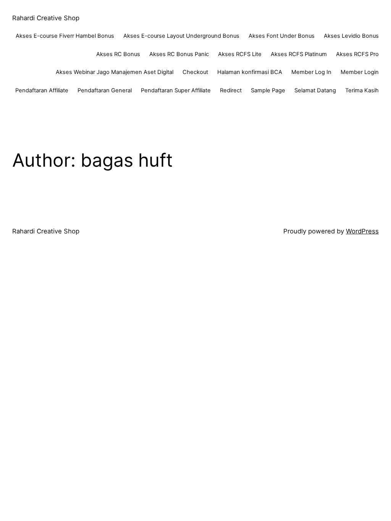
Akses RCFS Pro (357, 54)
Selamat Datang (315, 90)
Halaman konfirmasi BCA (249, 72)
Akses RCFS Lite (240, 54)
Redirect (231, 90)
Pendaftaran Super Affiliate (176, 90)
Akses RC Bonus (118, 54)
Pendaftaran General (105, 90)
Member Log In (311, 72)
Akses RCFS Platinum (299, 54)
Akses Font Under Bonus (282, 35)
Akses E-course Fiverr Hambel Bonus (65, 35)
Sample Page (268, 90)
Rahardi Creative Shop (45, 18)
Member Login (360, 72)
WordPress (362, 231)
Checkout (195, 72)
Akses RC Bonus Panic (179, 54)
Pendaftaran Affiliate (41, 90)
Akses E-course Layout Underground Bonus (181, 35)
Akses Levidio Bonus (351, 35)
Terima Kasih (362, 90)
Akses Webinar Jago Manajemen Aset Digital (114, 72)
